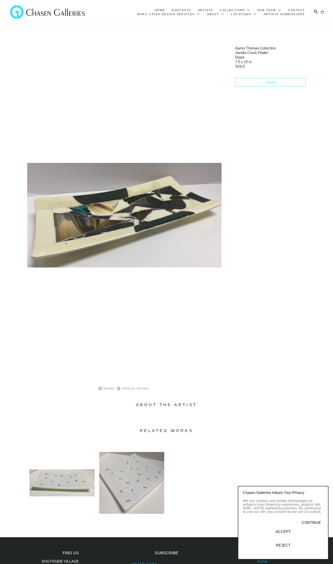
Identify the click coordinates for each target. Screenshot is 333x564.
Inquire (270, 82)
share (108, 388)
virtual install (135, 388)
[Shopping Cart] (322, 12)
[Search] (316, 11)
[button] (235, 10)
